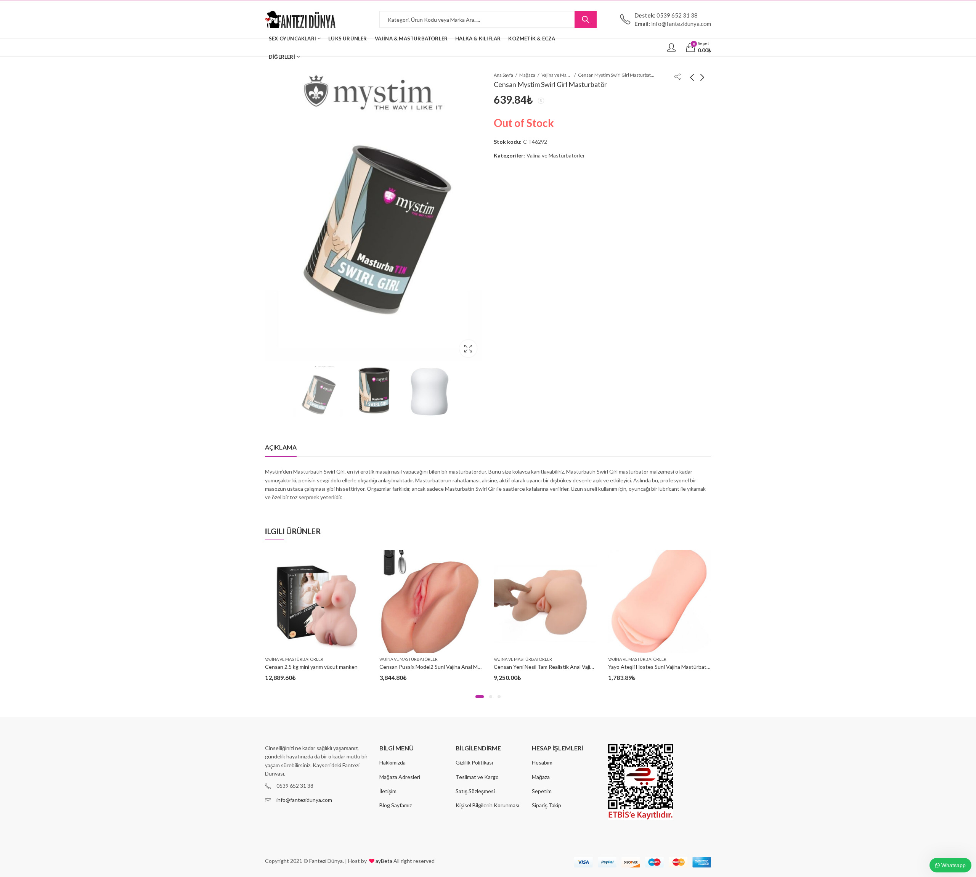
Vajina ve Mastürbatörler (556, 75)
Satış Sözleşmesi (475, 791)
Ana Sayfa (503, 75)
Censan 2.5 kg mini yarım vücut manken (311, 666)
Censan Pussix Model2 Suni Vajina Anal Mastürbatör (441, 666)
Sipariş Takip (546, 805)
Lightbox (468, 348)
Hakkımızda (392, 762)
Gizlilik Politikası (474, 762)
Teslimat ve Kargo (477, 777)
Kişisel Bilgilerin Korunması (487, 805)
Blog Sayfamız (395, 805)
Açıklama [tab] (281, 447)
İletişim (387, 791)
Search (586, 19)
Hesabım (542, 762)
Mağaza (527, 75)
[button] (479, 696)
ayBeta (383, 861)
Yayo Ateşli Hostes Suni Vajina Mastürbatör (659, 666)
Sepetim (542, 791)
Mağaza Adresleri (399, 777)
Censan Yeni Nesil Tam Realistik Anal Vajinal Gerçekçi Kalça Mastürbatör (579, 666)
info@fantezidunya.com (304, 800)
